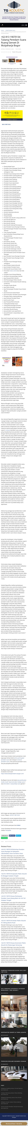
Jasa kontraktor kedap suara (17, 782)
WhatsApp (5, 838)
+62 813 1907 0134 (15, 815)
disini (18, 825)
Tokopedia (8, 830)
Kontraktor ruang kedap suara (12, 784)
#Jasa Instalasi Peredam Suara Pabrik (15, 841)
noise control (13, 271)
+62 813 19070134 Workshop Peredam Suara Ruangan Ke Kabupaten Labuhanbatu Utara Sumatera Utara (12, 851)
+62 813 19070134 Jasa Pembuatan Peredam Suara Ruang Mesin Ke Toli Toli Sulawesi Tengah (13, 898)
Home (2, 30)
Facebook (13, 835)
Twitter (18, 835)
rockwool (7, 430)
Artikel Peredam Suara (10, 30)
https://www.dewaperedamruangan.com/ (12, 773)
